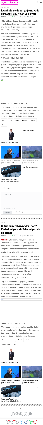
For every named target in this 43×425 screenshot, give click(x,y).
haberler (24, 120)
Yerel (3, 125)
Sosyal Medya (6, 344)
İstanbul (33, 120)
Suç (15, 344)
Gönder (7, 212)
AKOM (4, 120)
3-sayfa (4, 340)
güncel (17, 120)
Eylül (10, 120)
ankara (12, 340)
